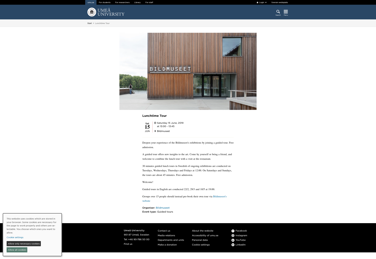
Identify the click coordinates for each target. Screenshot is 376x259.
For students (104, 2)
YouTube (241, 239)
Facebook (241, 230)
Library (137, 2)
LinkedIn (241, 244)
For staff (149, 2)
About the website (202, 230)
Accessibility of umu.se (205, 235)
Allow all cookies (17, 249)
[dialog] (32, 234)
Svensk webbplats (279, 2)
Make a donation (167, 244)
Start (89, 23)
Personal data (200, 239)
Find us (128, 243)
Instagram (241, 235)
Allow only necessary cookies (24, 243)
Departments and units (171, 239)
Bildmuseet (163, 207)
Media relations (166, 235)
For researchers (122, 2)
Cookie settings (201, 244)
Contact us (164, 230)
